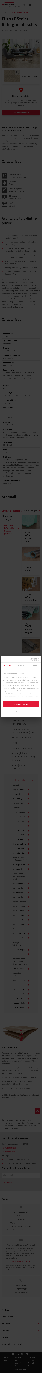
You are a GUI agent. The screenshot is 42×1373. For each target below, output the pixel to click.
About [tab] (34, 666)
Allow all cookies (21, 704)
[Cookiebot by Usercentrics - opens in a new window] (29, 659)
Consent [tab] (7, 666)
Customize (19, 712)
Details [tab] (21, 666)
